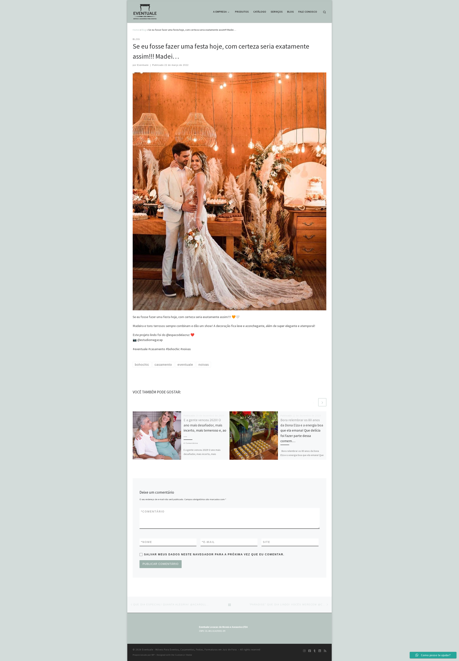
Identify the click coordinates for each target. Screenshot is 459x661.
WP (153, 655)
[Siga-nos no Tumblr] (315, 651)
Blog (143, 29)
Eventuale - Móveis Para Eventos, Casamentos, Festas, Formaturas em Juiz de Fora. (189, 649)
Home (136, 29)
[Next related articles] (322, 402)
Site (266, 542)
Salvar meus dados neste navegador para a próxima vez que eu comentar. (214, 554)
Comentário (153, 511)
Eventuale (143, 65)
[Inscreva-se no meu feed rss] (325, 651)
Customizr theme (183, 655)
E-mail (208, 542)
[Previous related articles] (314, 402)
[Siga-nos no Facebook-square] (309, 651)
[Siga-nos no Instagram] (304, 651)
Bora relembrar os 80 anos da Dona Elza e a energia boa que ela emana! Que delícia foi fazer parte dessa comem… (301, 430)
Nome (146, 542)
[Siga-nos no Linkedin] (319, 651)
